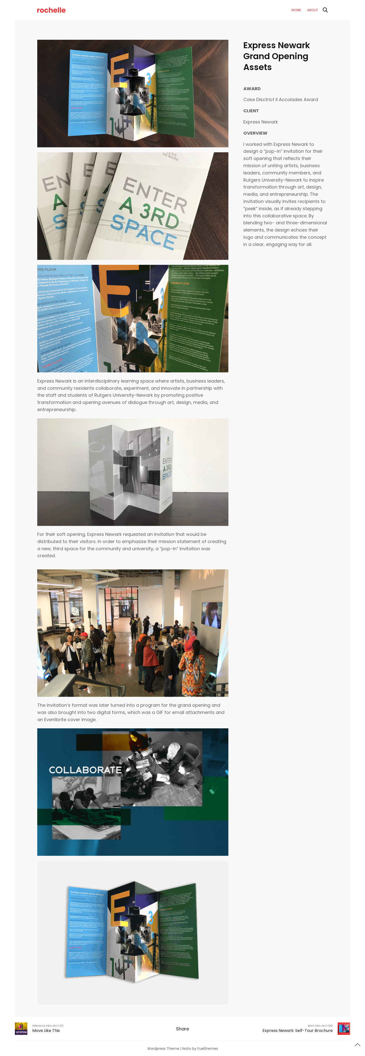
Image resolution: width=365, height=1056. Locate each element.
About (312, 10)
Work (296, 10)
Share (182, 1029)
